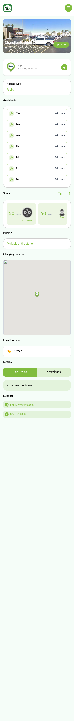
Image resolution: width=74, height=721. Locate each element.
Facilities (20, 372)
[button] (37, 294)
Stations (54, 372)
